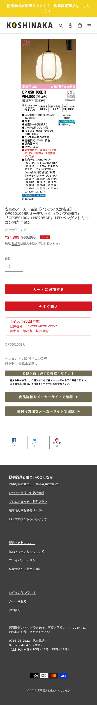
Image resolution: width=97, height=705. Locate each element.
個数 (7, 258)
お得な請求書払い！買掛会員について (34, 484)
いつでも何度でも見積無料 (26, 492)
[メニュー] (89, 25)
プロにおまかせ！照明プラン (28, 501)
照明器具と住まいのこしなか (54, 690)
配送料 (16, 243)
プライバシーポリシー (23, 560)
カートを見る (18, 601)
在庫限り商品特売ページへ (26, 510)
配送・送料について (22, 542)
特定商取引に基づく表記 (25, 569)
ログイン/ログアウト (22, 592)
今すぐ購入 (48, 306)
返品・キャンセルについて (26, 551)
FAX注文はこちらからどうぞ (28, 519)
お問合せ (15, 610)
